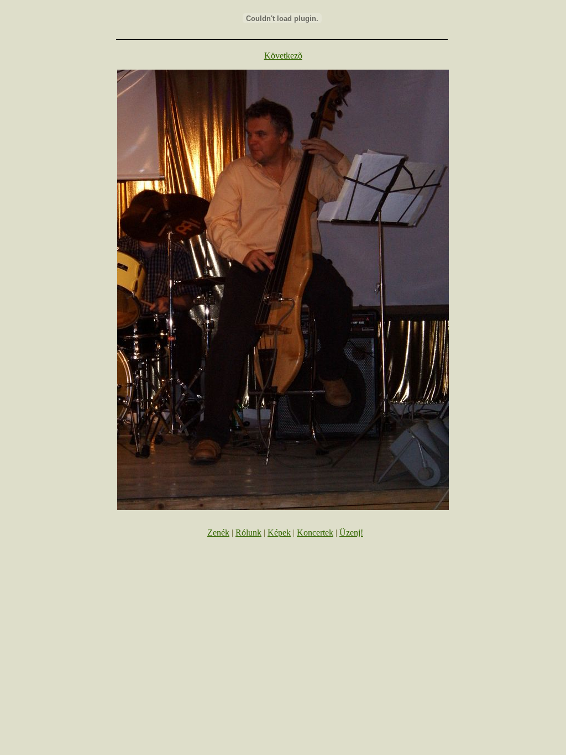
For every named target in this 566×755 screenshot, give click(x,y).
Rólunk (248, 532)
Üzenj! (351, 532)
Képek (279, 532)
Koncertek (315, 532)
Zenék (218, 532)
